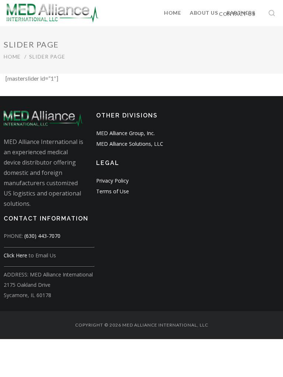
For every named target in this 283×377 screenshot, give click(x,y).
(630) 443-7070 (42, 235)
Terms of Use (112, 191)
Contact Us (237, 14)
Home (172, 13)
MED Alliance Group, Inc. (125, 133)
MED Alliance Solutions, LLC (129, 143)
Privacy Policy (112, 180)
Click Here (15, 255)
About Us (204, 13)
